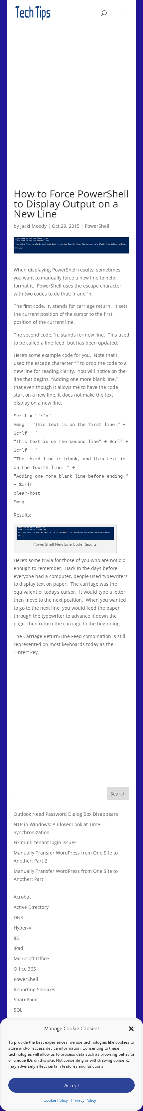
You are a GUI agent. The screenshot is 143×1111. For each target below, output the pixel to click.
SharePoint (26, 999)
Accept (71, 1085)
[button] (131, 1028)
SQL (18, 1010)
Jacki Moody (33, 226)
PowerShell (97, 226)
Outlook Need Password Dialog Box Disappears (66, 814)
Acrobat (22, 897)
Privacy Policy (83, 1100)
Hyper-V (22, 928)
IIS (16, 938)
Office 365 (25, 969)
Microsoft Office (31, 958)
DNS (18, 917)
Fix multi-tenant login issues (45, 842)
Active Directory (31, 907)
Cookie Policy (56, 1100)
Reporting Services (34, 989)
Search (118, 793)
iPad (18, 948)
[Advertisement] (71, 117)
